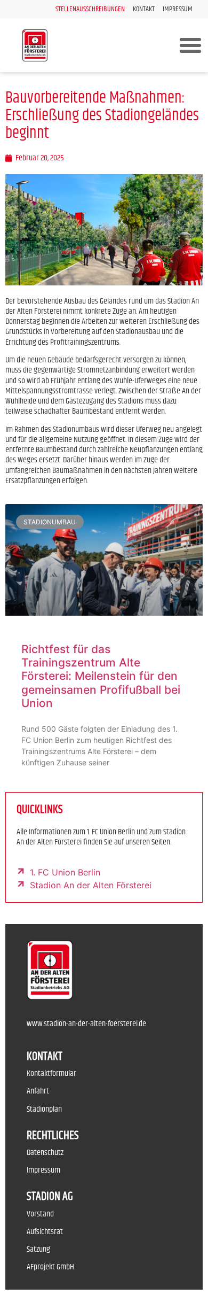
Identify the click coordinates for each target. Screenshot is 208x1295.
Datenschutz (45, 1152)
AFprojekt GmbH (50, 1267)
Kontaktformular (51, 1073)
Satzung (38, 1249)
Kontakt (144, 9)
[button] (190, 45)
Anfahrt (38, 1091)
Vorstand (40, 1214)
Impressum (178, 9)
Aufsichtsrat (45, 1231)
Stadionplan (44, 1109)
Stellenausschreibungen (90, 9)
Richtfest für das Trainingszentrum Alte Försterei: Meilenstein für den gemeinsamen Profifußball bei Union (100, 676)
